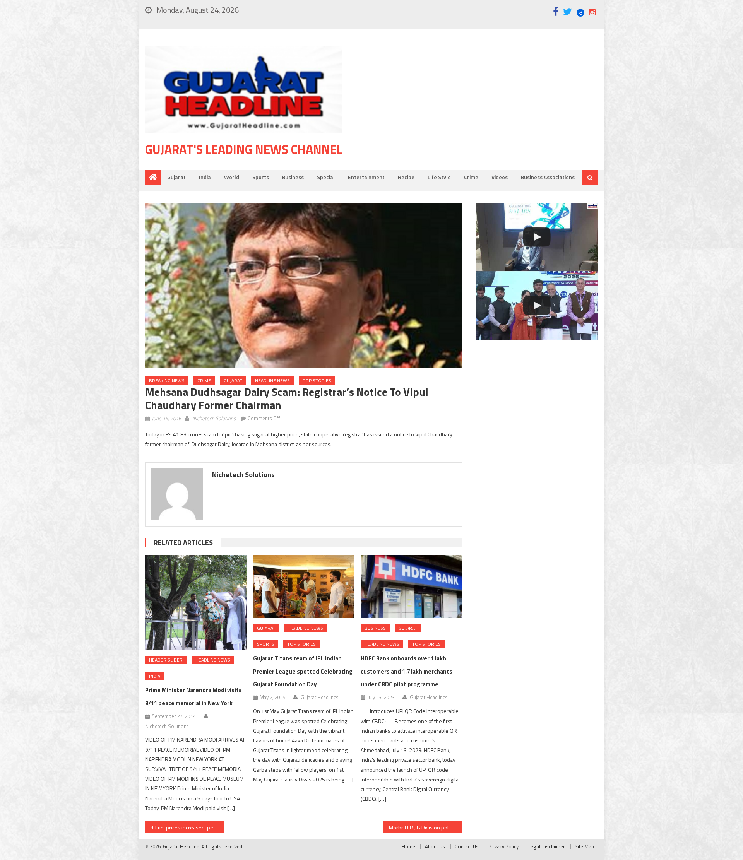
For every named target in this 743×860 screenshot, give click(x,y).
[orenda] (537, 237)
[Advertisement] (482, 108)
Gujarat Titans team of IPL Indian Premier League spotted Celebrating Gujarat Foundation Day (303, 671)
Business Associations (548, 177)
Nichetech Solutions (214, 418)
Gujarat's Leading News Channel (243, 149)
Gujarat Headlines (319, 697)
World (231, 177)
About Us (435, 846)
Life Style (439, 177)
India (205, 177)
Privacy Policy (503, 846)
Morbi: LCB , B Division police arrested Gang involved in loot (425, 827)
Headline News (272, 380)
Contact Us (467, 846)
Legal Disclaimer (546, 846)
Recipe (406, 177)
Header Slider (166, 659)
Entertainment (366, 177)
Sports (260, 177)
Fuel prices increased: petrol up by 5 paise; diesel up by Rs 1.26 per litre (189, 827)
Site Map (584, 846)
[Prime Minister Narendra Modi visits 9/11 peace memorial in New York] (196, 602)
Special (326, 177)
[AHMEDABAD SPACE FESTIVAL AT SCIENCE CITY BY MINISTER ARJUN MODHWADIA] (537, 305)
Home (408, 846)
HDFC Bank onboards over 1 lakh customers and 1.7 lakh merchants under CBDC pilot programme (406, 671)
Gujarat (176, 177)
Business (293, 177)
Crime (471, 177)
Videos (499, 177)
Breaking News (167, 380)
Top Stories (317, 380)
